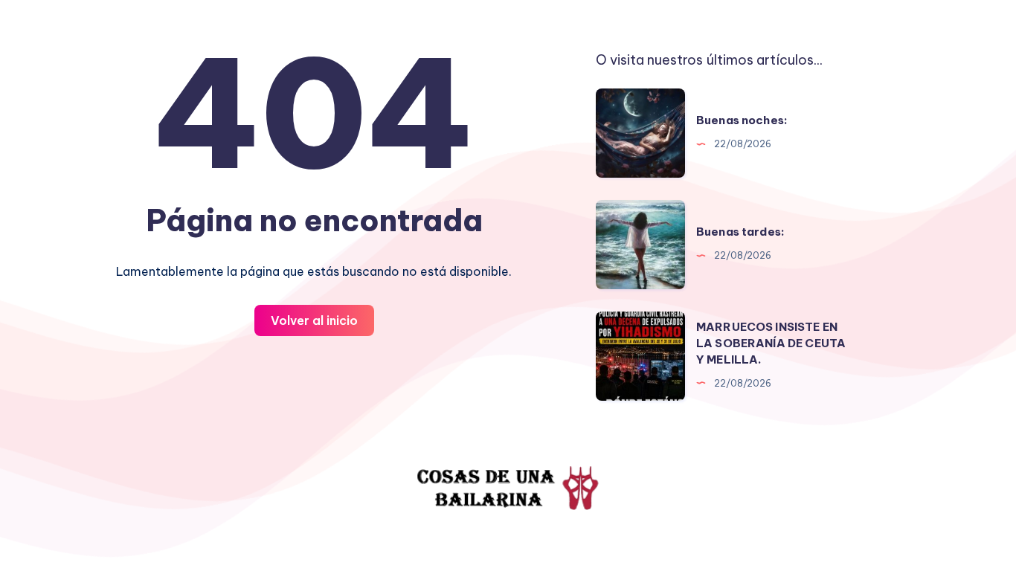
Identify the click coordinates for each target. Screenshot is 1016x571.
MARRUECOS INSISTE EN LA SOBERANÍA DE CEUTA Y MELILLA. (771, 343)
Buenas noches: (742, 120)
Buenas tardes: (740, 232)
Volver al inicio (314, 320)
